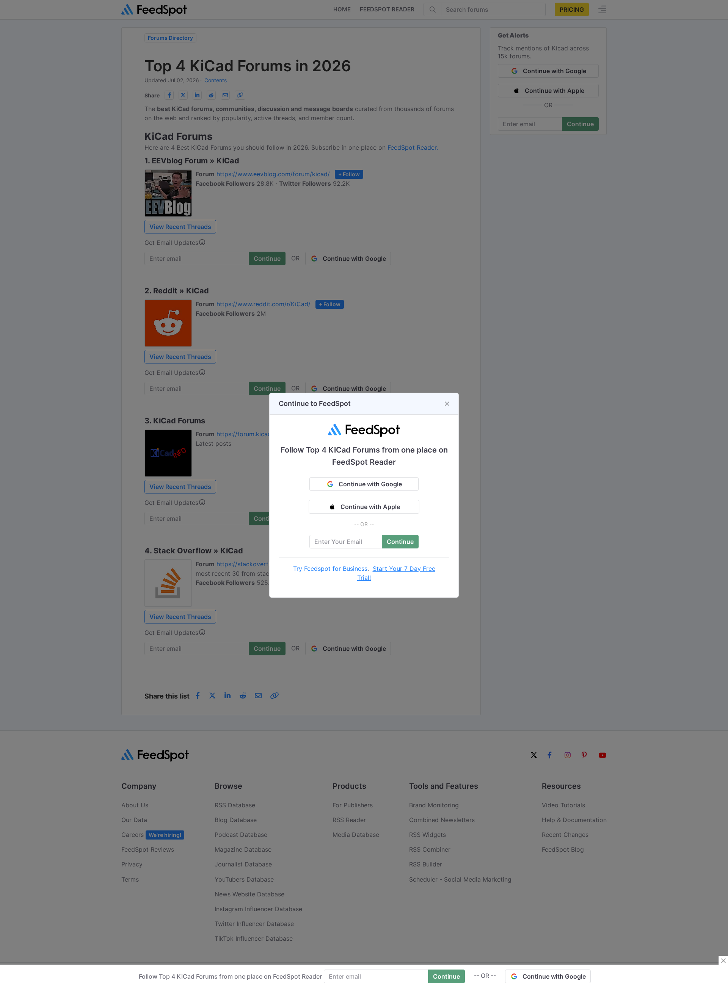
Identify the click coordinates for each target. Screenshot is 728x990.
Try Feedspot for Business (330, 568)
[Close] (447, 403)
